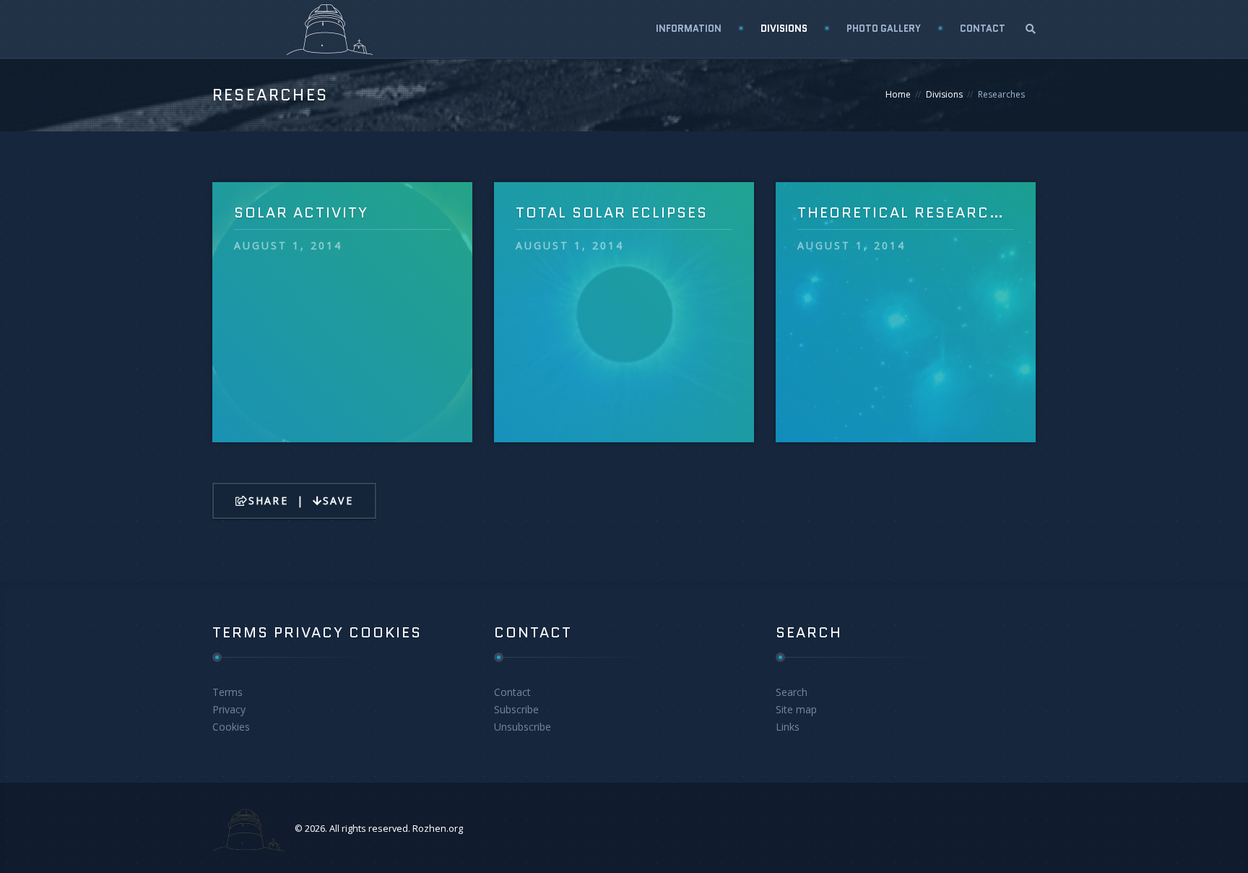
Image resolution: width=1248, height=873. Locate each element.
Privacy (229, 709)
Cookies (231, 727)
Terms (227, 692)
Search (791, 692)
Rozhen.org (437, 828)
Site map (796, 709)
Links (788, 727)
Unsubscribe (522, 727)
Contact (512, 692)
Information (689, 28)
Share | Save (300, 500)
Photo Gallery (883, 28)
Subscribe (516, 709)
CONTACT (982, 28)
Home (898, 94)
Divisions (783, 28)
